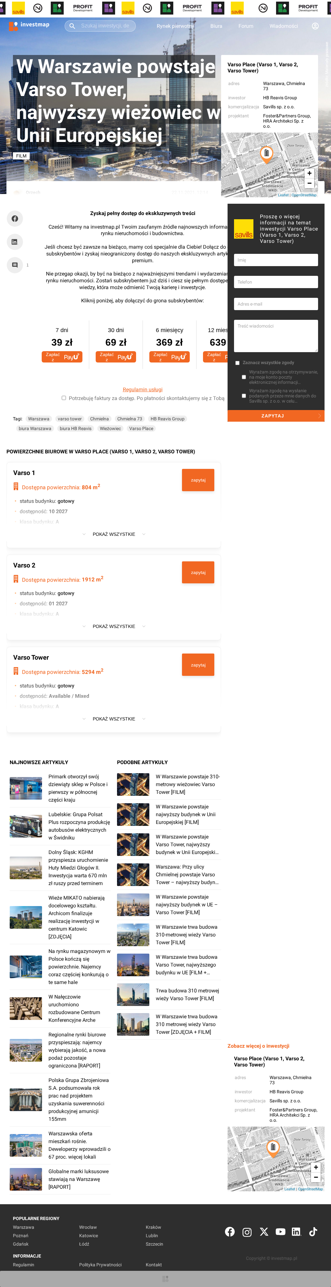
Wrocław (88, 1227)
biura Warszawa (35, 428)
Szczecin (154, 1244)
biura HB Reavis (75, 428)
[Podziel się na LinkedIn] (14, 241)
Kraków (153, 1227)
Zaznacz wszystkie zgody (268, 362)
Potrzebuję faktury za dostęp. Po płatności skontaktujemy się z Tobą (147, 398)
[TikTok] (313, 1233)
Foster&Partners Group (286, 115)
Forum (246, 26)
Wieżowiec (110, 428)
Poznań (20, 1235)
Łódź (84, 1244)
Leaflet (283, 194)
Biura (216, 26)
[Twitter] (264, 1233)
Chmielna (99, 418)
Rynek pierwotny (175, 26)
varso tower (70, 418)
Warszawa (273, 83)
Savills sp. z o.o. (279, 106)
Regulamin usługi (143, 389)
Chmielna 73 (129, 418)
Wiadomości (284, 26)
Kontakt (154, 1264)
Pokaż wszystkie (114, 534)
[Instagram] (247, 1233)
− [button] (309, 183)
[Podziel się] (16, 218)
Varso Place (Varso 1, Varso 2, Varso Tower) (263, 67)
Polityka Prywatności (100, 1264)
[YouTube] (280, 1233)
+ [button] (309, 173)
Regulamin (23, 1264)
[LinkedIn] (297, 1233)
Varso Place (141, 428)
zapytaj (198, 479)
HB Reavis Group (280, 97)
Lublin (152, 1235)
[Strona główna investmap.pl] (29, 25)
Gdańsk (20, 1244)
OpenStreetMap (304, 194)
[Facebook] (230, 1233)
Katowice (88, 1235)
